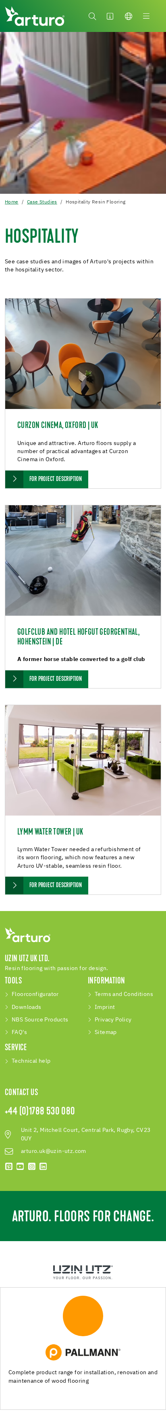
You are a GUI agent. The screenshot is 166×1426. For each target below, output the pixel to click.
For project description (55, 479)
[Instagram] (32, 1167)
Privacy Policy (113, 1020)
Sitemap (106, 1032)
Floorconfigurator (35, 994)
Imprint (105, 1007)
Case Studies (42, 202)
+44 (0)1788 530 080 (40, 1112)
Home (12, 202)
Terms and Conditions (124, 994)
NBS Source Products (40, 1020)
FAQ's (19, 1032)
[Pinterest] (9, 1167)
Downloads (27, 1007)
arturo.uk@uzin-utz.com (53, 1151)
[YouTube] (20, 1167)
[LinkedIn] (43, 1167)
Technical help (31, 1061)
